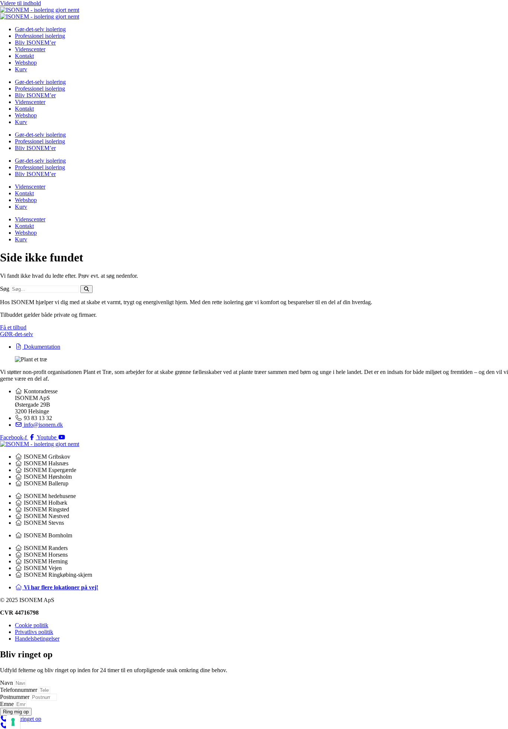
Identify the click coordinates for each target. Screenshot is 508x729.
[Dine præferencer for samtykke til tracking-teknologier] (13, 722)
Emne (7, 704)
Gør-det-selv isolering (40, 29)
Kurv (21, 69)
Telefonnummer (19, 690)
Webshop (26, 62)
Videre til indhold (20, 3)
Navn (7, 683)
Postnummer (15, 697)
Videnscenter (30, 49)
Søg (4, 289)
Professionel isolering (40, 36)
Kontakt (24, 56)
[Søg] (86, 289)
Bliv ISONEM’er (35, 42)
